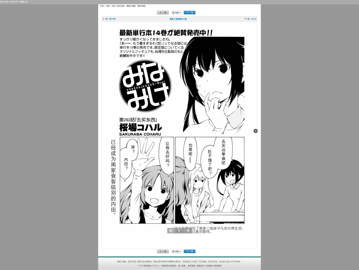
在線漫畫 (172, 266)
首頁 (102, 6)
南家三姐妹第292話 (178, 19)
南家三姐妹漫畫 (118, 6)
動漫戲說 (147, 266)
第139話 (112, 19)
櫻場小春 (173, 261)
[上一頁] (163, 12)
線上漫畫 (181, 266)
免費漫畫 (191, 266)
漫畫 (108, 6)
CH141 (253, 19)
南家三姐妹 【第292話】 (127, 261)
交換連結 (209, 266)
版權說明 (200, 266)
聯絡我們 (218, 266)
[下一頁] (189, 12)
